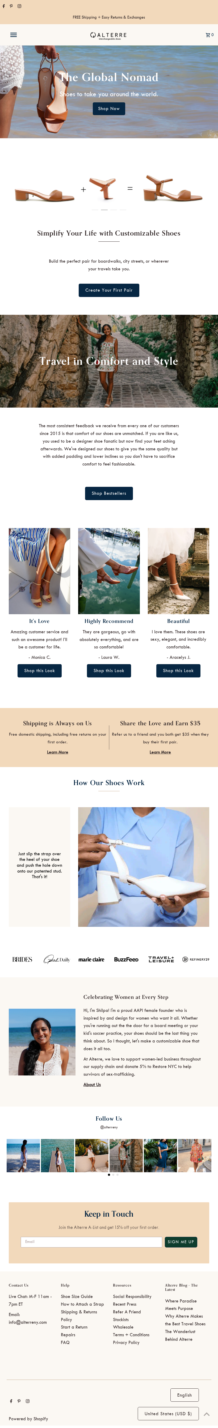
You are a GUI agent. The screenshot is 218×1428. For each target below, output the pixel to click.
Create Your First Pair (109, 290)
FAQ (65, 1342)
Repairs (68, 1335)
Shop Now (109, 108)
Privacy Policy (126, 1342)
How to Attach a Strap (82, 1304)
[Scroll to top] (207, 1414)
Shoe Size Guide (77, 1296)
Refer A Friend (127, 1312)
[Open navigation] (24, 34)
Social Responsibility (132, 1296)
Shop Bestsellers (109, 493)
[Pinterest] (11, 7)
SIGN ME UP (181, 1242)
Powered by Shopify (28, 1419)
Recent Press (124, 1304)
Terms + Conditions (131, 1335)
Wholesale (123, 1327)
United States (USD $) (168, 1414)
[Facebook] (3, 7)
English (184, 1395)
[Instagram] (18, 7)
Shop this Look (39, 670)
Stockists (121, 1319)
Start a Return (74, 1327)
